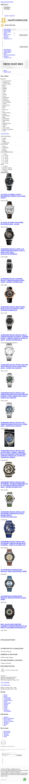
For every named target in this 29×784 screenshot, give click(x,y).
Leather (4, 138)
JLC (3, 111)
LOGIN (6, 15)
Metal (3, 139)
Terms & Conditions (9, 721)
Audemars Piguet (6, 84)
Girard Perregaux (6, 102)
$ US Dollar (6, 9)
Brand (5, 736)
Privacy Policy (7, 719)
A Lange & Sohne (6, 81)
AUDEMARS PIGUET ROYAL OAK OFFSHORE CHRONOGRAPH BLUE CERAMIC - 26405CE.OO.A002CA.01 (13, 543)
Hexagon (4, 150)
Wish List (6, 733)
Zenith (4, 130)
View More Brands (5, 133)
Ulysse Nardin (6, 127)
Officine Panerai (6, 112)
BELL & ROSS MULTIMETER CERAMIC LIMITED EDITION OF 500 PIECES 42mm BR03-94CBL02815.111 (14, 625)
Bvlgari (4, 90)
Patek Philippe (6, 115)
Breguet (4, 87)
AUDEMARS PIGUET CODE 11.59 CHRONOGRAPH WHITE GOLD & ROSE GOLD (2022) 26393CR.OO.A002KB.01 (13, 251)
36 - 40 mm (5, 160)
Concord (4, 94)
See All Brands (7, 711)
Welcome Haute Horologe (7, 1)
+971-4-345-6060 (5, 682)
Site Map (6, 723)
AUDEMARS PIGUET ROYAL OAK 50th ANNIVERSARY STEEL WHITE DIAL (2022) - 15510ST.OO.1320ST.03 (14, 366)
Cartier (4, 91)
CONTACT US (8, 38)
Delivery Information (9, 718)
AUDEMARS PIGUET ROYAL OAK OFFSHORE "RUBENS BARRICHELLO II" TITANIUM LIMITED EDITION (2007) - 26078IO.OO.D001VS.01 (14, 484)
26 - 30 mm (5, 157)
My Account (7, 731)
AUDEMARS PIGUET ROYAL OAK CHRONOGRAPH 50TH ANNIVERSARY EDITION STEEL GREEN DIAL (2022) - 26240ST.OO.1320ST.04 (14, 395)
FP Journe (4, 99)
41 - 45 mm (5, 161)
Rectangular (5, 147)
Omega (4, 114)
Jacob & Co (5, 109)
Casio (3, 93)
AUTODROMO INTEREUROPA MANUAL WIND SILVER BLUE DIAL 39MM (13, 597)
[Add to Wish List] (1, 246)
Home (5, 70)
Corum (4, 96)
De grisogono (5, 97)
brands (5, 33)
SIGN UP (12, 15)
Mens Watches (7, 29)
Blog (5, 725)
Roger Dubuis (5, 120)
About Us (6, 37)
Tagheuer (4, 124)
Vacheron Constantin (7, 129)
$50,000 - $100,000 (7, 169)
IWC (3, 108)
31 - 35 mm (5, 158)
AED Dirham (7, 7)
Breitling (4, 88)
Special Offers (7, 31)
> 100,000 (5, 171)
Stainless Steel (5, 142)
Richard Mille (5, 118)
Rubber (4, 141)
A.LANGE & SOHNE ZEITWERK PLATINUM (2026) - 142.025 (12, 223)
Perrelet (5, 707)
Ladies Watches (7, 30)
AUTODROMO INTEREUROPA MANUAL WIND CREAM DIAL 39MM (14, 570)
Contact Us (6, 722)
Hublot (4, 106)
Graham (4, 103)
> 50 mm (4, 154)
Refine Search (4, 172)
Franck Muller (5, 100)
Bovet (3, 85)
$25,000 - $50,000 (7, 168)
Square (4, 146)
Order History (7, 732)
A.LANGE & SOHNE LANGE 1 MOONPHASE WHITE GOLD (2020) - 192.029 (13, 196)
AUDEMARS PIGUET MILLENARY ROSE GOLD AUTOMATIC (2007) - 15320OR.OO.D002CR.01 (13, 308)
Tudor (3, 126)
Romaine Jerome (6, 123)
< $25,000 (5, 166)
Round (4, 149)
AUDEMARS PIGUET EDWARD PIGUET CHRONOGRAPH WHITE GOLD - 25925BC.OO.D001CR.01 (12, 280)
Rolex (3, 121)
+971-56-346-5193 (5, 685)
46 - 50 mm (5, 163)
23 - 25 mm (5, 155)
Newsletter (6, 735)
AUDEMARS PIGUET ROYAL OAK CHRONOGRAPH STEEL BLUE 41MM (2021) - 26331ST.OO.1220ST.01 (14, 424)
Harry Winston (6, 105)
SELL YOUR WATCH (7, 35)
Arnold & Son (5, 82)
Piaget (3, 117)
